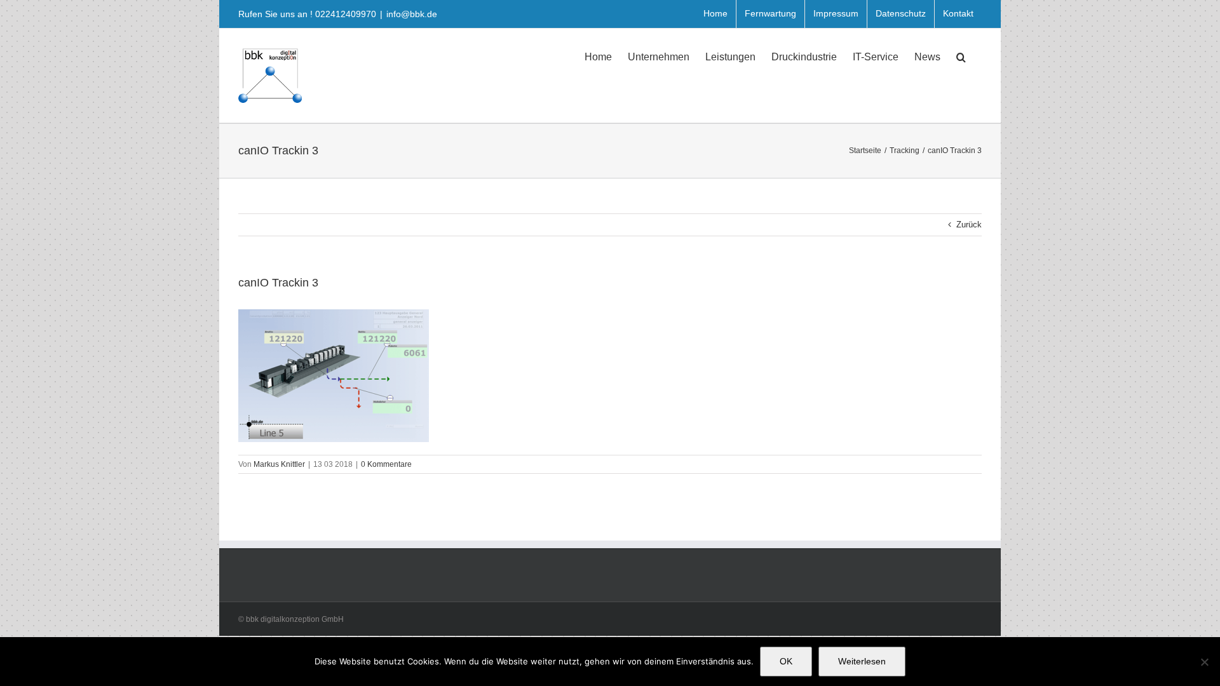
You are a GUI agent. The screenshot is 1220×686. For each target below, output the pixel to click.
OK (786, 661)
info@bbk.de (411, 14)
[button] (961, 56)
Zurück (969, 224)
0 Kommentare (386, 464)
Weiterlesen (862, 661)
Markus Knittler (279, 464)
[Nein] (1204, 662)
